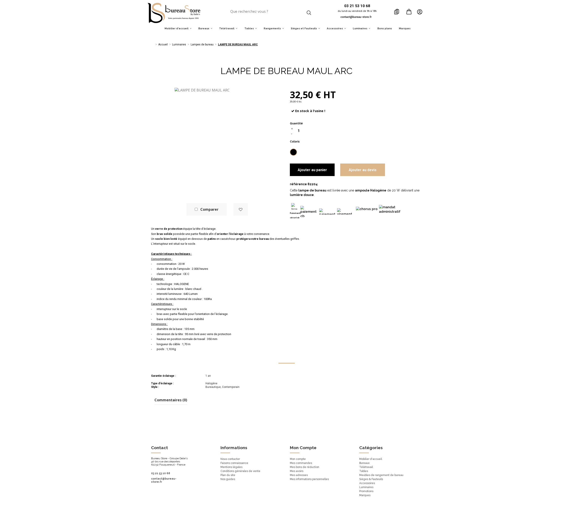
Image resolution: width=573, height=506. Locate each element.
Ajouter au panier (312, 170)
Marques (364, 495)
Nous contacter (230, 459)
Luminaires (366, 487)
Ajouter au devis (362, 170)
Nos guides (227, 479)
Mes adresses (299, 475)
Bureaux (364, 463)
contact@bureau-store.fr (356, 17)
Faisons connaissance (234, 463)
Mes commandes (301, 463)
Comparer (209, 209)
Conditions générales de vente (240, 471)
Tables (363, 471)
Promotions (366, 491)
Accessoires (367, 483)
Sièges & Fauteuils (371, 479)
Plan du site (227, 475)
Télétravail (366, 467)
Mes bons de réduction (304, 467)
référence (298, 184)
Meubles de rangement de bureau (381, 475)
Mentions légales (231, 467)
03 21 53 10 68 (160, 473)
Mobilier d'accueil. (371, 459)
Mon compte (298, 459)
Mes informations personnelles (309, 479)
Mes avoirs (296, 471)
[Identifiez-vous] (421, 11)
